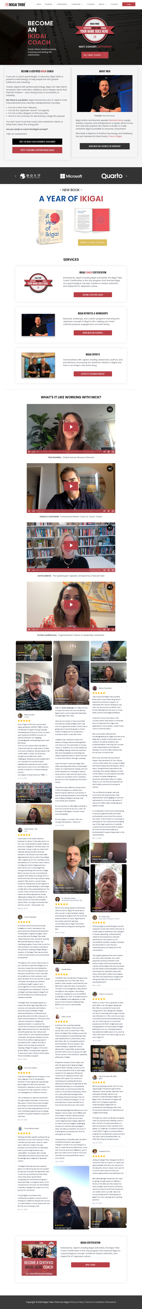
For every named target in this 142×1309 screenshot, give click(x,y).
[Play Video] (29, 511)
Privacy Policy (77, 1302)
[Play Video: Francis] (71, 486)
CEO (26, 831)
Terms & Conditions (95, 1302)
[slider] (69, 511)
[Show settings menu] (108, 511)
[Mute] (104, 511)
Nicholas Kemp (116, 120)
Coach (26, 717)
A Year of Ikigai (115, 136)
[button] (128, 4)
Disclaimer (111, 1302)
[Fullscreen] (113, 511)
